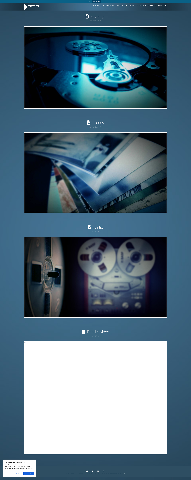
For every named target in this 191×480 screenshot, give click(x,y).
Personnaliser (9, 473)
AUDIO (86, 473)
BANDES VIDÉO (79, 473)
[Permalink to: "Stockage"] (95, 67)
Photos (98, 122)
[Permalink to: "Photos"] (95, 173)
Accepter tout (29, 473)
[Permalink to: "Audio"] (95, 277)
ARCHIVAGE (97, 473)
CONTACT (120, 473)
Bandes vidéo (98, 331)
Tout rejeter (19, 473)
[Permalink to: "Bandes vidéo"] (95, 398)
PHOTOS (91, 473)
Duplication (113, 473)
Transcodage (105, 473)
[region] (19, 468)
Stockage (98, 16)
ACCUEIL (68, 473)
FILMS (72, 473)
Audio (98, 227)
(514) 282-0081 (96, 1)
